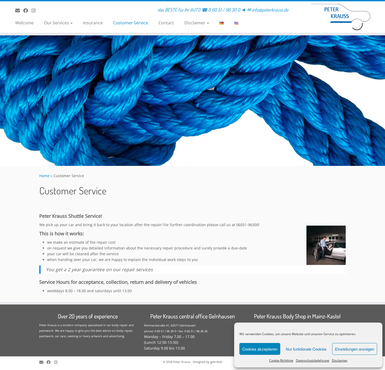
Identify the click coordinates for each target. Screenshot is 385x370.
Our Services (57, 23)
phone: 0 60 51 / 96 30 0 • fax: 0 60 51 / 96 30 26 (175, 331)
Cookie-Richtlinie (281, 360)
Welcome (24, 23)
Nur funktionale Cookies (306, 349)
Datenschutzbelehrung (312, 360)
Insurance (93, 23)
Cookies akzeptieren (259, 349)
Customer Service (130, 23)
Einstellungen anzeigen (354, 349)
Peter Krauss (181, 362)
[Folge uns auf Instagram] (35, 10)
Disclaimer (340, 360)
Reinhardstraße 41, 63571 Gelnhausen (170, 325)
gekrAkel (216, 362)
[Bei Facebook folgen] (27, 10)
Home (44, 175)
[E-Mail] (19, 10)
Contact (166, 23)
